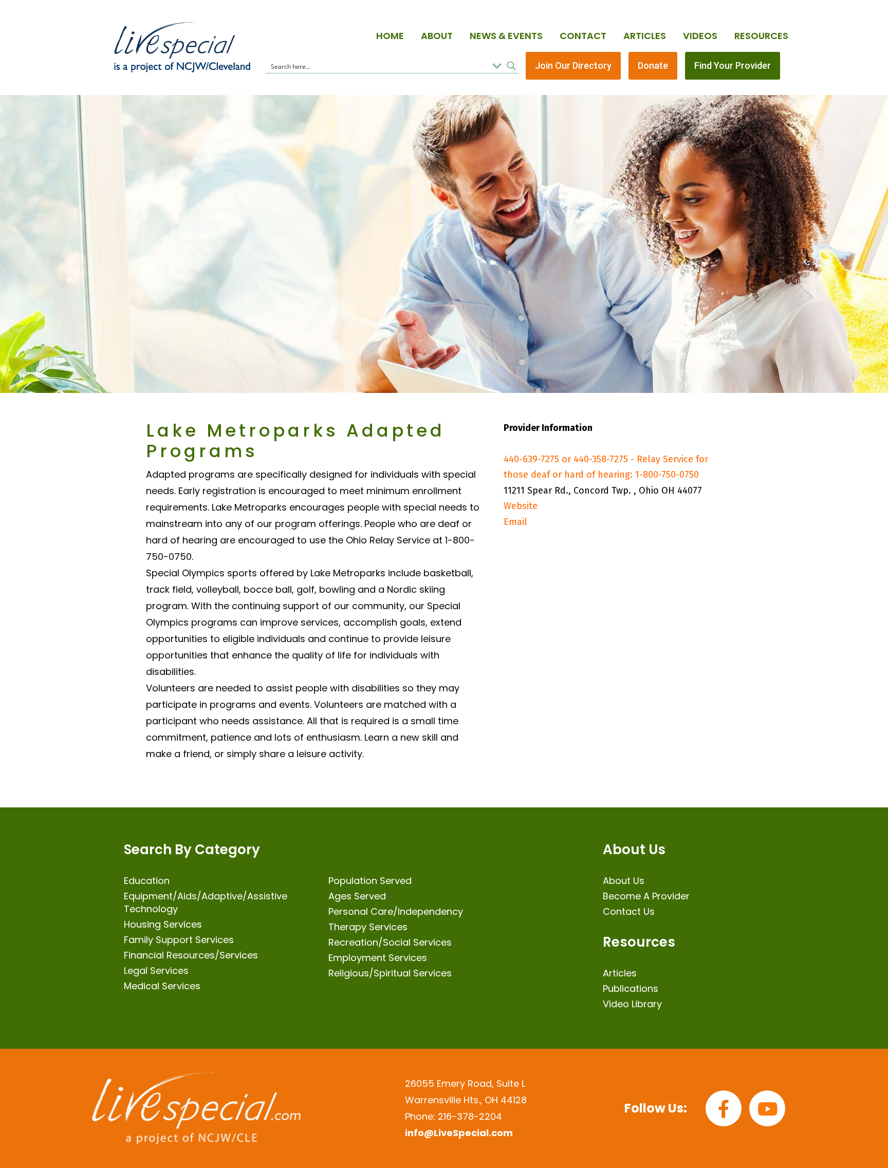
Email (515, 522)
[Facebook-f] (724, 1108)
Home (390, 36)
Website (521, 506)
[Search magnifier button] (511, 66)
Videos (700, 36)
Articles (644, 36)
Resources (761, 36)
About (437, 36)
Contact (583, 36)
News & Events (506, 36)
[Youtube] (767, 1108)
